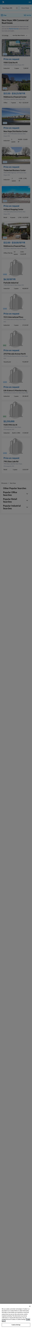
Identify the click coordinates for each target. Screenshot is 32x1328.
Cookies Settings (16, 1324)
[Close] (30, 1306)
